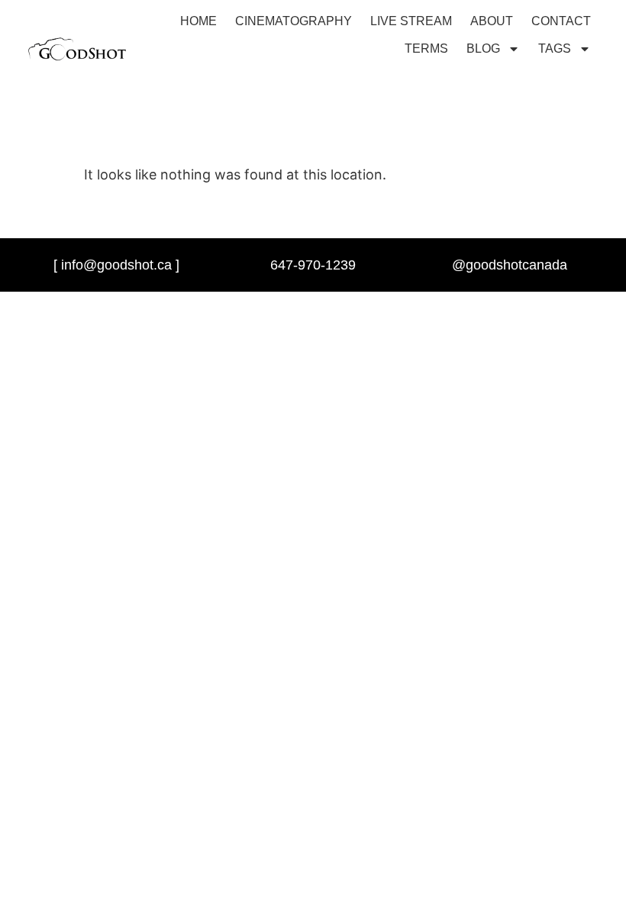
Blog (483, 48)
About (491, 21)
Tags (554, 48)
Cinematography (293, 21)
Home (198, 21)
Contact (561, 21)
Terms (426, 48)
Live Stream (411, 21)
